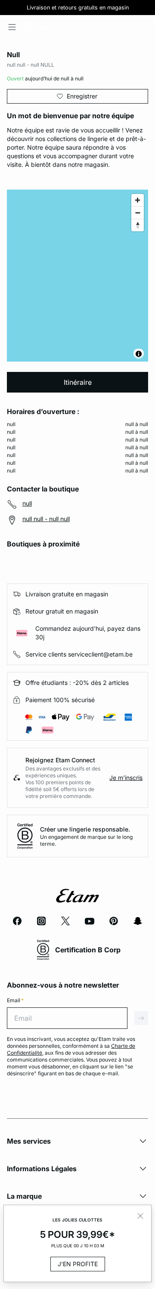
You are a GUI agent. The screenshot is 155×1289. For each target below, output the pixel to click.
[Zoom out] (137, 212)
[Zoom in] (137, 200)
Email (15, 1000)
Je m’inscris (126, 777)
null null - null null (46, 518)
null (27, 503)
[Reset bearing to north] (137, 225)
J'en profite (78, 1264)
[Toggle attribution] (138, 354)
